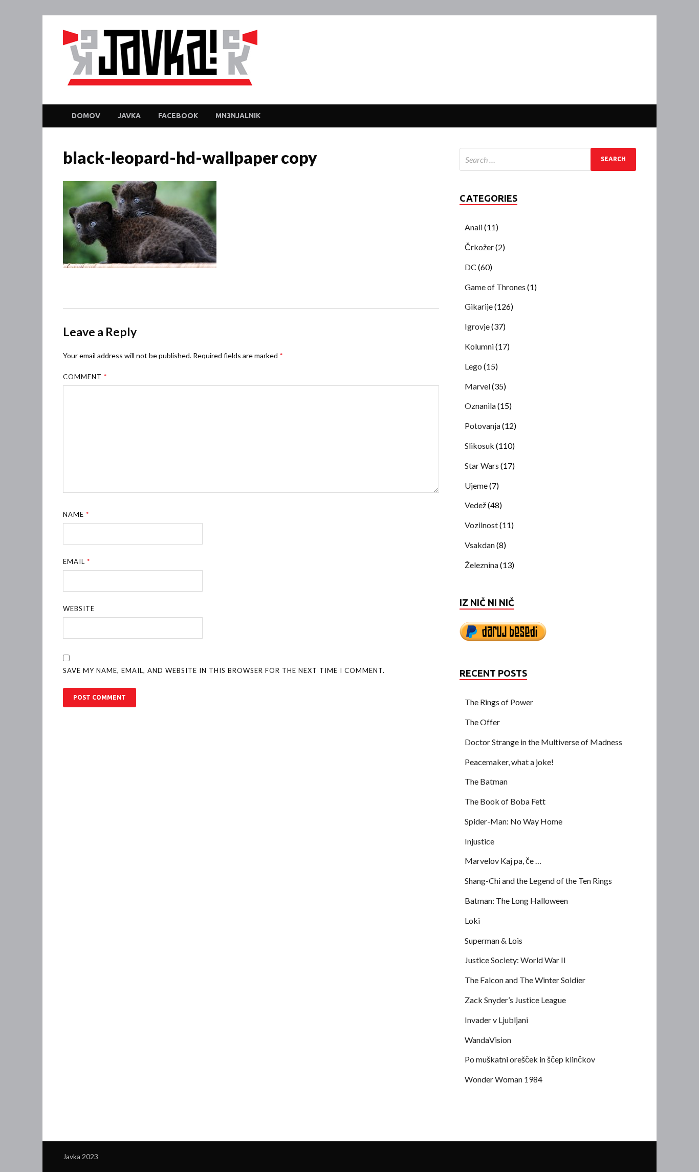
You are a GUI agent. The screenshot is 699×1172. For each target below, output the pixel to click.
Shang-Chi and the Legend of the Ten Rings (538, 880)
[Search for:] (548, 159)
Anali (474, 227)
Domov (86, 116)
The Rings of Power (499, 702)
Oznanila (480, 405)
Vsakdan (480, 545)
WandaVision (488, 1040)
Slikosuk (479, 445)
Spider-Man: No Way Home (513, 821)
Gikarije (479, 306)
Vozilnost (481, 525)
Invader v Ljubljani (496, 1020)
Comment (85, 377)
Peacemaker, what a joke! (509, 762)
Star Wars (482, 465)
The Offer (482, 722)
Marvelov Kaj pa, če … (503, 860)
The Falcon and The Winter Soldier (525, 980)
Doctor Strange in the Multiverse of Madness (543, 742)
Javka (129, 116)
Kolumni (479, 346)
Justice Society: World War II (515, 960)
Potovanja (482, 425)
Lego (473, 366)
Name (76, 514)
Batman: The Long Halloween (516, 900)
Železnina (481, 565)
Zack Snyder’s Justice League (515, 1000)
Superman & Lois (493, 940)
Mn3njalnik (237, 116)
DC (470, 267)
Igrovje (477, 326)
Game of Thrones (495, 287)
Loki (472, 920)
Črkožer (479, 247)
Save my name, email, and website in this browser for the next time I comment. (224, 670)
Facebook (178, 116)
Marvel (477, 386)
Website (79, 608)
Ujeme (476, 485)
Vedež (475, 505)
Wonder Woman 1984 (503, 1079)
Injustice (479, 841)
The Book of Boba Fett (505, 801)
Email (76, 561)
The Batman (486, 781)
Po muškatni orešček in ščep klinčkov (530, 1059)
